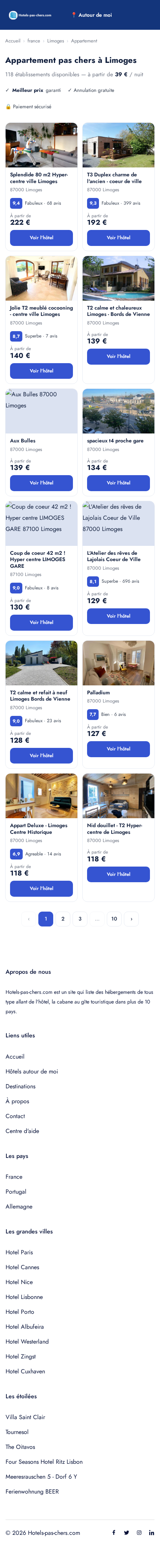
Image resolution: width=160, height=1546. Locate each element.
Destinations (20, 1086)
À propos (17, 1101)
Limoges (55, 40)
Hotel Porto (20, 1311)
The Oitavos (20, 1447)
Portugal (16, 1191)
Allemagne (19, 1206)
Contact (15, 1116)
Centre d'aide (22, 1131)
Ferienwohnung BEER (32, 1491)
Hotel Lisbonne (24, 1297)
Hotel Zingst (21, 1356)
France (14, 1176)
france (34, 40)
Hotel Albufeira (25, 1326)
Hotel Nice (19, 1282)
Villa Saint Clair (25, 1417)
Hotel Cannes (22, 1267)
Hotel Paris (19, 1252)
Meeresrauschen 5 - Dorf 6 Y (41, 1476)
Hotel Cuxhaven (25, 1371)
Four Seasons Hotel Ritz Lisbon (44, 1461)
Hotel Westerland (27, 1341)
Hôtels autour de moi (32, 1071)
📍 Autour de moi (91, 15)
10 (114, 918)
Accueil (12, 40)
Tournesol (17, 1432)
